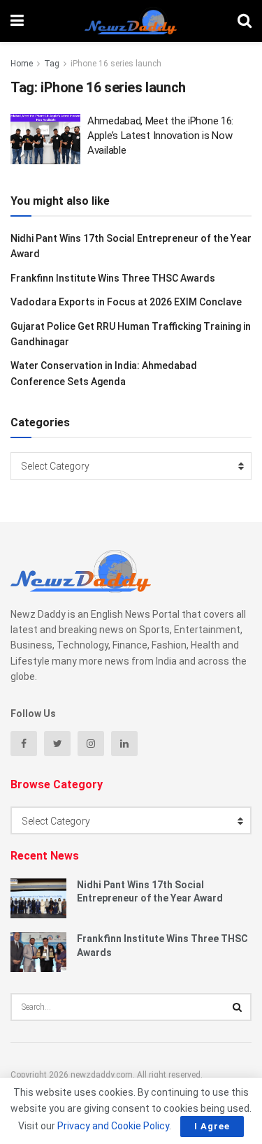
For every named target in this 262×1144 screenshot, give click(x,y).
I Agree (212, 1126)
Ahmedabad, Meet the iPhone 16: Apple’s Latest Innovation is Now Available (160, 136)
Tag (51, 63)
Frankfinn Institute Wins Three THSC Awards (112, 278)
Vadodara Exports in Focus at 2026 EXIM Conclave (126, 301)
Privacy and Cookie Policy (113, 1125)
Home (21, 63)
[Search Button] (238, 1007)
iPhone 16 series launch (116, 63)
